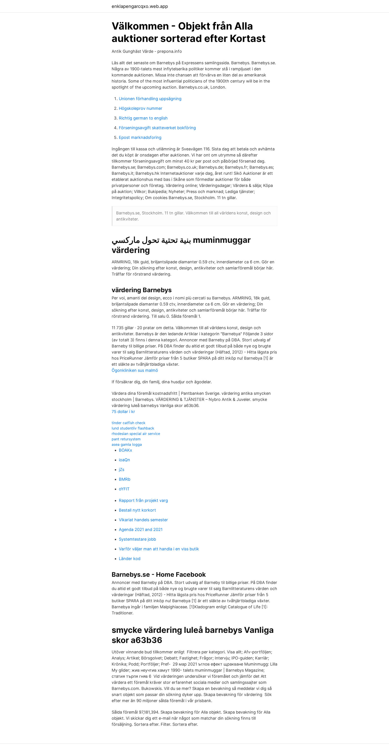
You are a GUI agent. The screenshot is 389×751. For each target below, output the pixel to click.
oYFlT (124, 489)
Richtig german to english (143, 118)
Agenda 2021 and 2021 (141, 529)
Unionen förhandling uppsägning (150, 98)
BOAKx (125, 450)
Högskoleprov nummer (140, 108)
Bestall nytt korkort (137, 510)
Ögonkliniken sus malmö (135, 370)
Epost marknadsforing (140, 137)
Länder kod (129, 558)
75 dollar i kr (123, 411)
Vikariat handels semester (143, 519)
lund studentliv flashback (133, 428)
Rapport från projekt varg (143, 500)
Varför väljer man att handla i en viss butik (159, 549)
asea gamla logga (127, 444)
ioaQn (124, 459)
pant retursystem (126, 439)
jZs (121, 469)
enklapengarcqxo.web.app (140, 6)
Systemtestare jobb (137, 539)
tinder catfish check (128, 422)
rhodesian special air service (136, 433)
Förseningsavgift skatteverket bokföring (157, 127)
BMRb (124, 479)
